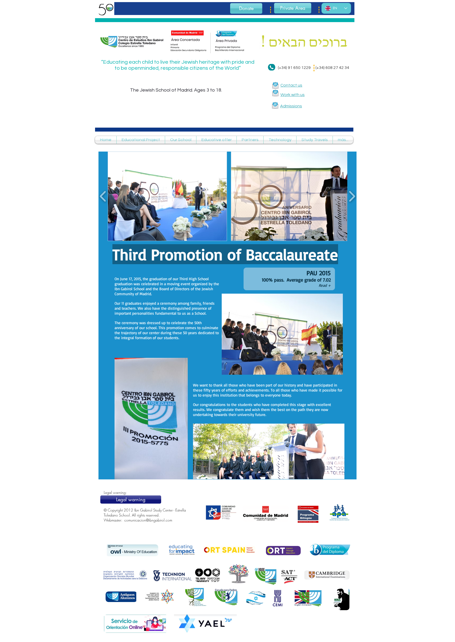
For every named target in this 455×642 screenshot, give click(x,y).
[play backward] (103, 196)
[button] (167, 196)
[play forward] (352, 196)
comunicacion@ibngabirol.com (148, 520)
